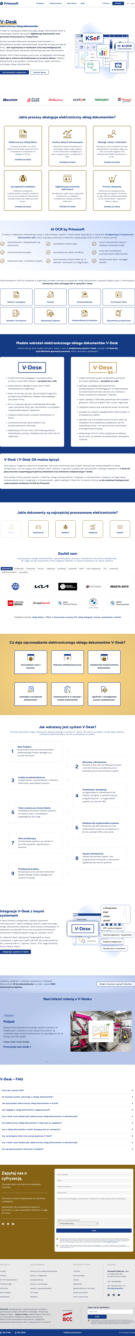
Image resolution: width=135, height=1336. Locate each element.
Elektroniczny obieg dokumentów (43, 1271)
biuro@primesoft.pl (115, 1288)
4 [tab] (56, 1062)
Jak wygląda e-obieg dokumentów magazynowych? (26, 1110)
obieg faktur (38, 617)
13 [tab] (85, 1062)
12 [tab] (82, 1062)
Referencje (77, 1284)
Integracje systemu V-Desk (15, 952)
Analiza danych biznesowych (67, 142)
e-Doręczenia (58, 617)
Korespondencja (84, 302)
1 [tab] (47, 1062)
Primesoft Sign (6, 1284)
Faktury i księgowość (38, 1276)
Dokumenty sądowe (50, 321)
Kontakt (118, 3)
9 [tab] (72, 1062)
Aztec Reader (5, 1293)
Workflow (34, 1297)
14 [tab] (88, 1062)
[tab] (7, 568)
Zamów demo (39, 72)
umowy (96, 617)
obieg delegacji (85, 617)
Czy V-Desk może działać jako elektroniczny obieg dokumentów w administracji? (40, 1116)
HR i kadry (34, 1293)
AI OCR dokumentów (8, 1280)
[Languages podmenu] (134, 3)
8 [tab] (69, 1062)
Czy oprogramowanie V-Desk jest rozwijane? (22, 1149)
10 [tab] (75, 1062)
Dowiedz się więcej (23, 159)
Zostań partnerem (80, 1293)
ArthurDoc (4, 1288)
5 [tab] (60, 1062)
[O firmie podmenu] (110, 3)
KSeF (48, 617)
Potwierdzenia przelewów (84, 320)
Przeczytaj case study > (17, 1046)
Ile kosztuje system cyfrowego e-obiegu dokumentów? (27, 1097)
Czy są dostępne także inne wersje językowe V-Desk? (27, 1136)
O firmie (76, 1271)
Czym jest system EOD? (13, 1090)
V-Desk (3, 1271)
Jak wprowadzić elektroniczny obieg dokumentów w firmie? (30, 1103)
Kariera (76, 1280)
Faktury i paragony (16, 302)
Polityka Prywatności (112, 1242)
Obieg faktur (9, 1015)
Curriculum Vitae (119, 302)
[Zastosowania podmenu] (62, 3)
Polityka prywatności (72, 1332)
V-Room (3, 1276)
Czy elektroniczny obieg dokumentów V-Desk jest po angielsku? (32, 1123)
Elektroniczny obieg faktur (23, 142)
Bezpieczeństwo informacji (84, 1288)
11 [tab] (79, 1062)
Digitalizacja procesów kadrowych (67, 188)
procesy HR (71, 617)
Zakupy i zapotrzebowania (40, 1288)
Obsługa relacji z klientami (112, 142)
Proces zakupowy (112, 186)
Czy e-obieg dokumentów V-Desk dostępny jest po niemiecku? (31, 1129)
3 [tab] (53, 1062)
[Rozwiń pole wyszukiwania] (128, 3)
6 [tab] (63, 1062)
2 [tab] (50, 1062)
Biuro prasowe (79, 1276)
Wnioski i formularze (16, 321)
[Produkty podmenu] (44, 3)
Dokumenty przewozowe (119, 321)
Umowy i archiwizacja (38, 1284)
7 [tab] (66, 1062)
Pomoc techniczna (80, 1297)
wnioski (117, 617)
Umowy (50, 302)
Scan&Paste (5, 1297)
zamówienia (107, 617)
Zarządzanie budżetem (23, 186)
